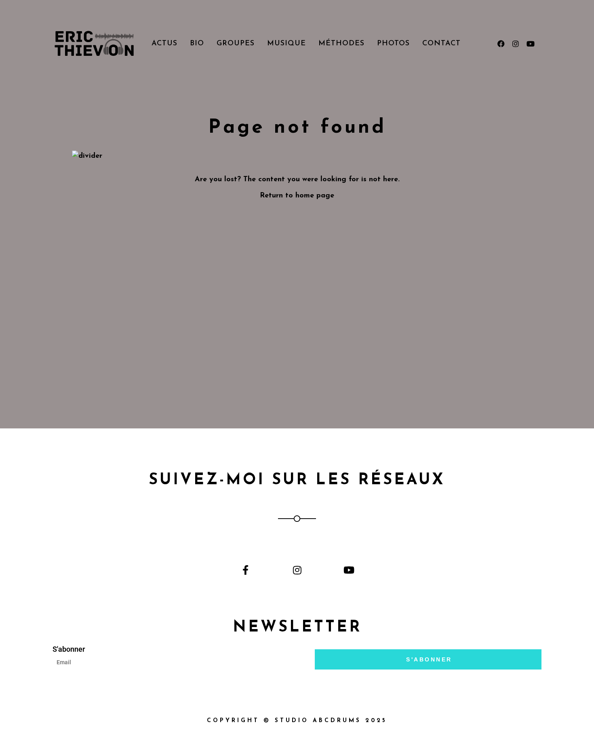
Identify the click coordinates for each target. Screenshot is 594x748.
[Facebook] (501, 43)
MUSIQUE (286, 43)
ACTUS (164, 43)
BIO (197, 43)
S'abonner (69, 649)
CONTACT (441, 43)
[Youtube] (530, 43)
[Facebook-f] (245, 569)
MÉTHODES (341, 43)
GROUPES (236, 43)
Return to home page (297, 195)
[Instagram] (515, 43)
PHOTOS (393, 43)
